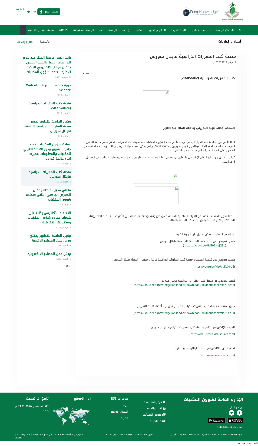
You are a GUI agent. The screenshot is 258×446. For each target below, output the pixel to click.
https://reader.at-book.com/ (216, 355)
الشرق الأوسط (119, 411)
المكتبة (140, 30)
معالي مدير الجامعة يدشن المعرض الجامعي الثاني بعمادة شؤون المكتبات (48, 195)
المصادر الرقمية (225, 30)
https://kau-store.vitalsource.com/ (212, 334)
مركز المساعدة (153, 402)
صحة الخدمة (194, 435)
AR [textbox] (34, 11)
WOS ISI (63, 30)
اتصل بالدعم (155, 408)
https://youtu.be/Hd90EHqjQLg (205, 245)
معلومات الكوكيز (178, 435)
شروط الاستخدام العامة (232, 435)
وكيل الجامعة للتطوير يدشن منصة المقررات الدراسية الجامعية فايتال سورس (47, 126)
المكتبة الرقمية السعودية (88, 30)
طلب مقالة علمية (201, 30)
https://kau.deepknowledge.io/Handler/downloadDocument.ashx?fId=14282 (184, 285)
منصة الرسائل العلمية (41, 30)
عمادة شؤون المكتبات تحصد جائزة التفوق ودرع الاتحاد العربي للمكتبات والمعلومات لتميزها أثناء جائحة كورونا (47, 151)
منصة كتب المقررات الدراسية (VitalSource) (50, 106)
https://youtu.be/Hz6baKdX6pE (214, 266)
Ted (125, 406)
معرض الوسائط (152, 414)
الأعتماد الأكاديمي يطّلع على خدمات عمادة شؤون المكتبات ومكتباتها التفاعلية (49, 218)
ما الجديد (156, 421)
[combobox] (31, 11)
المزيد (124, 418)
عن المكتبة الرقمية (119, 30)
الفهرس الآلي (157, 30)
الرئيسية (45, 41)
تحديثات (18, 438)
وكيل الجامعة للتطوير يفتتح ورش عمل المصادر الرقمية (50, 238)
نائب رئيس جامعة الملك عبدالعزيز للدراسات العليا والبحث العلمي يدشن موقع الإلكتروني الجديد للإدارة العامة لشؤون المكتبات (47, 64)
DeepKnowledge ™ (63, 435)
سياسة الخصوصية (210, 435)
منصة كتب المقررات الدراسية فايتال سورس (50, 174)
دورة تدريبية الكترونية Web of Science (48, 87)
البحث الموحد (178, 30)
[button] (23, 30)
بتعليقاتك (224, 427)
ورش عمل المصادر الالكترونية (49, 254)
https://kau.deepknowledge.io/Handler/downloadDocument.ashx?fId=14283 (184, 313)
